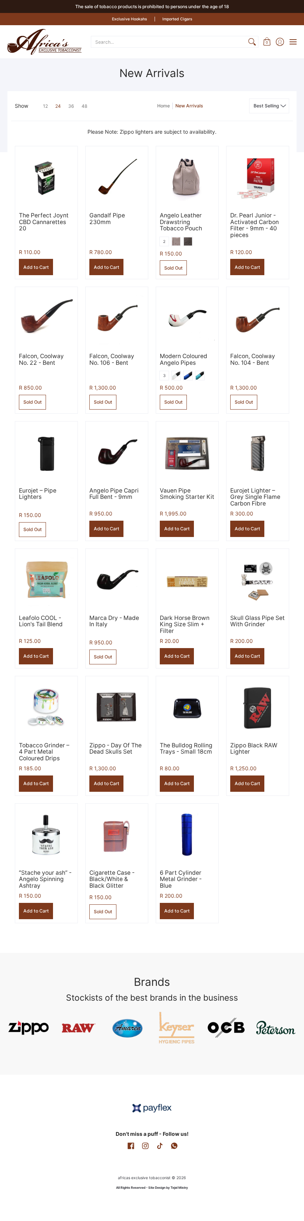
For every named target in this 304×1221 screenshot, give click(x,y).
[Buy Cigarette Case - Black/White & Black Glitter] (116, 834)
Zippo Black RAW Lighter (253, 748)
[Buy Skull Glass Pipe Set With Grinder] (257, 580)
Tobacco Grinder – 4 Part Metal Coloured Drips (44, 752)
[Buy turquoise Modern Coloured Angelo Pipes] (187, 318)
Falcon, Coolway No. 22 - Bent (41, 359)
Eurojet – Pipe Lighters (37, 494)
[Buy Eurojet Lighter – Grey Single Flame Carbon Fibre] (257, 452)
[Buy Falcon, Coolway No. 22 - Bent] (46, 318)
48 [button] (84, 106)
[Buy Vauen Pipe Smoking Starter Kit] (187, 452)
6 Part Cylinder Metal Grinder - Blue (181, 879)
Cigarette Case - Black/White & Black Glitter (112, 879)
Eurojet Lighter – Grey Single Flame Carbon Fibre (255, 497)
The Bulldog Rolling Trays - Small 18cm (186, 748)
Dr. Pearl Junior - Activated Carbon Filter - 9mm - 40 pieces (254, 225)
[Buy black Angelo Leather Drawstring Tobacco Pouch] (187, 177)
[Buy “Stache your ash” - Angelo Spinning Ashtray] (46, 834)
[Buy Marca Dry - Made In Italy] (116, 580)
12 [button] (45, 106)
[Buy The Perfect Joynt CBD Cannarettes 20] (46, 177)
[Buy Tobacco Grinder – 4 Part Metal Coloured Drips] (46, 707)
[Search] (252, 41)
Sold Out (173, 268)
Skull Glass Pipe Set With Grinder (257, 621)
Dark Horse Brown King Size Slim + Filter (184, 624)
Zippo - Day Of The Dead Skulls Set (115, 748)
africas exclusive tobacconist (144, 1177)
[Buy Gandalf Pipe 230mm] (116, 177)
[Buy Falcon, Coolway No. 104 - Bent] (257, 318)
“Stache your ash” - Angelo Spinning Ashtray (45, 879)
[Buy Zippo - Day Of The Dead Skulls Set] (116, 707)
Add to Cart (36, 267)
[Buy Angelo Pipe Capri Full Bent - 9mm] (116, 452)
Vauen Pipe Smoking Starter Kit (187, 494)
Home (163, 106)
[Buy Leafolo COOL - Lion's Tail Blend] (46, 580)
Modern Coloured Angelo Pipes (183, 359)
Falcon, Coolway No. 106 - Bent (111, 359)
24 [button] (58, 106)
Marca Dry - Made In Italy (114, 621)
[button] (266, 42)
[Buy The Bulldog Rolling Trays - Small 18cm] (187, 707)
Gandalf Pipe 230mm (107, 219)
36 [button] (71, 106)
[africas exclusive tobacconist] (44, 42)
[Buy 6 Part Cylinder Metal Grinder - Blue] (187, 834)
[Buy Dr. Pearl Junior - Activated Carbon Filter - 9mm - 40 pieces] (257, 177)
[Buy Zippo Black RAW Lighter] (257, 707)
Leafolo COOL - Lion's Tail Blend (41, 621)
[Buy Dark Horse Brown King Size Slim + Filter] (187, 580)
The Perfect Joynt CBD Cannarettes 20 (44, 222)
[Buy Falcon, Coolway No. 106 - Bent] (116, 318)
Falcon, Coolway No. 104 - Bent (252, 359)
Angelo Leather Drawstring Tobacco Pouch (181, 222)
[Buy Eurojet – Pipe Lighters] (46, 452)
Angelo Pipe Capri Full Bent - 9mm (114, 494)
